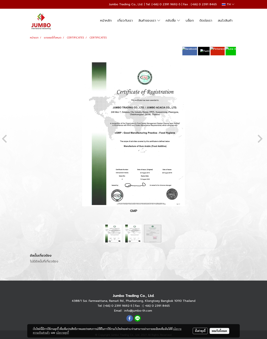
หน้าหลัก (106, 20)
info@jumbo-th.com (138, 311)
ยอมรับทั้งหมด (219, 330)
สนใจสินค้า (225, 20)
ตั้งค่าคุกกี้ (200, 330)
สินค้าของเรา (147, 20)
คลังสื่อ (171, 20)
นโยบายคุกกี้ (62, 332)
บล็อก (190, 20)
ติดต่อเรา (205, 20)
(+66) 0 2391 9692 (164, 4)
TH (229, 4)
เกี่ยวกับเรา (125, 20)
